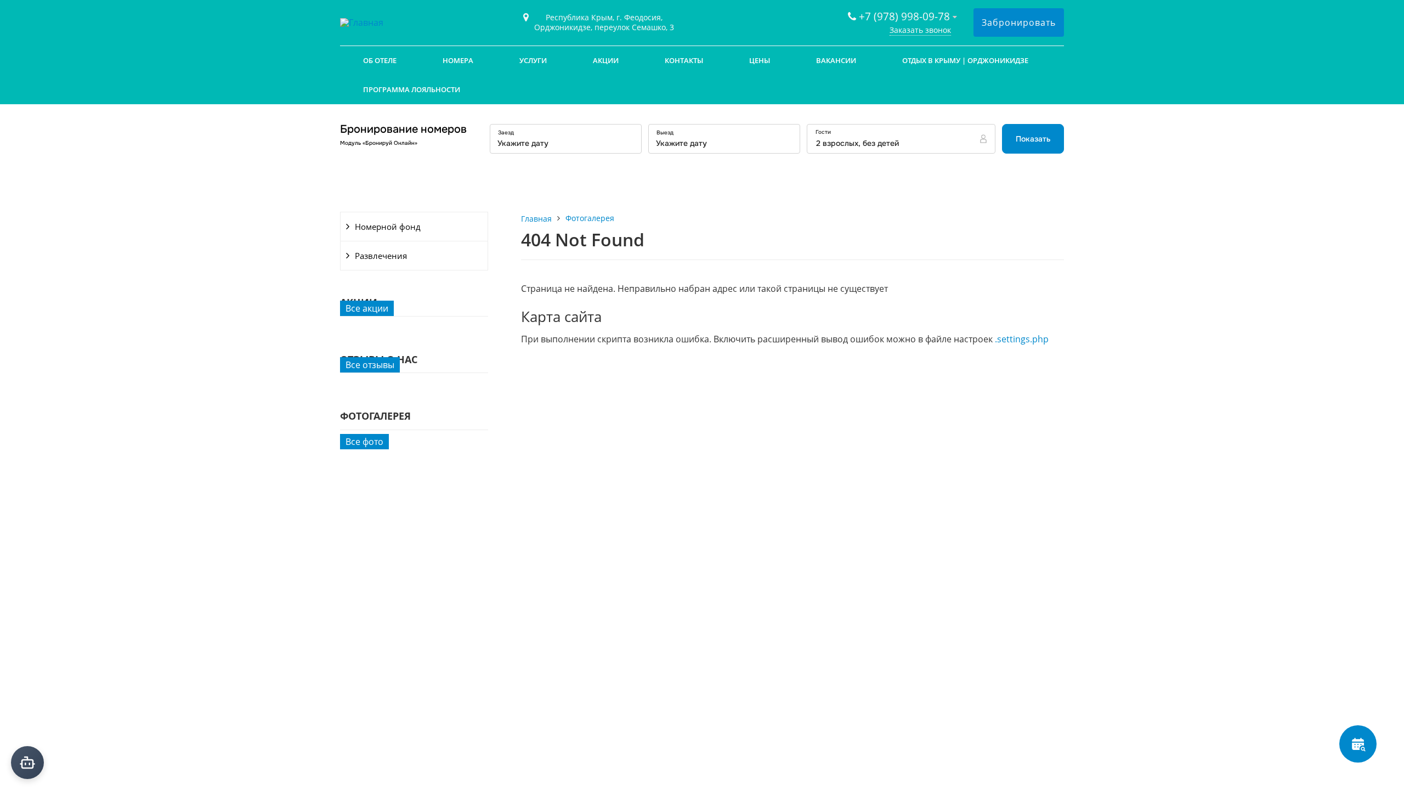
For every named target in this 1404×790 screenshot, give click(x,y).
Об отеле (380, 60)
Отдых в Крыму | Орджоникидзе (965, 60)
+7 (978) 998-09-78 (904, 16)
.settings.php (1022, 339)
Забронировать (1019, 22)
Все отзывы (370, 365)
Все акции (367, 308)
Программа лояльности (411, 89)
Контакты (684, 60)
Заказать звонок (920, 30)
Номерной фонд (388, 226)
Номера (458, 60)
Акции (606, 60)
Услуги (533, 60)
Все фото (364, 442)
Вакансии (836, 60)
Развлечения (381, 255)
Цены (759, 60)
